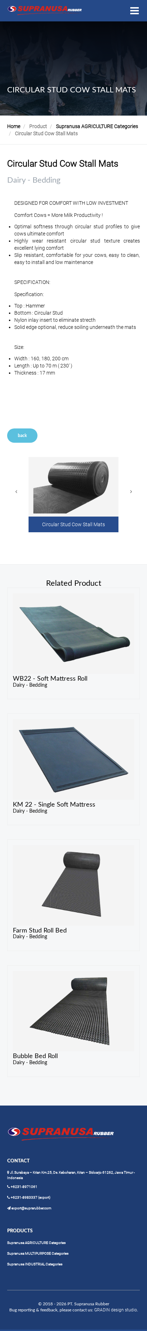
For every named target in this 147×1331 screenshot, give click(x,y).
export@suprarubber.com (31, 1208)
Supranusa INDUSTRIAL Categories (34, 1264)
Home (13, 126)
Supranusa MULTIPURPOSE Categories (38, 1253)
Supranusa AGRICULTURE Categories (97, 126)
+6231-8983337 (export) (30, 1197)
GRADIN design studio (115, 1309)
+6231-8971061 (23, 1187)
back (22, 435)
